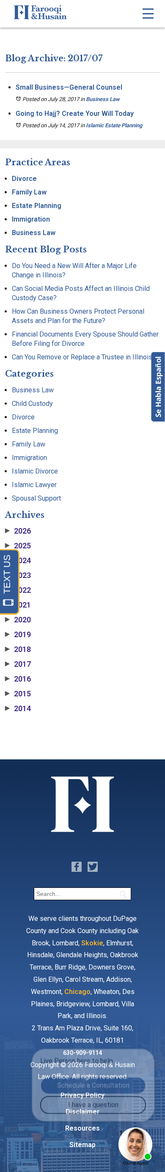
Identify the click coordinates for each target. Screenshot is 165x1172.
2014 (18, 708)
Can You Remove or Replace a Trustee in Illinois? (84, 357)
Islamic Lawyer (34, 485)
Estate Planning (36, 206)
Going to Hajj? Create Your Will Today (75, 114)
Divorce (24, 179)
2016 (18, 679)
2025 (18, 546)
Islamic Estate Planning (114, 125)
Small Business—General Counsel (69, 87)
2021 (18, 605)
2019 (18, 634)
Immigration (31, 219)
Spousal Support (36, 498)
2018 (18, 649)
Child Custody (32, 404)
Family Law (29, 192)
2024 (18, 560)
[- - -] (148, 13)
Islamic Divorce (35, 471)
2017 (18, 664)
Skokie (92, 943)
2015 (18, 694)
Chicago (77, 992)
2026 (18, 531)
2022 (18, 590)
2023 (18, 575)
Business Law (103, 99)
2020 (18, 620)
